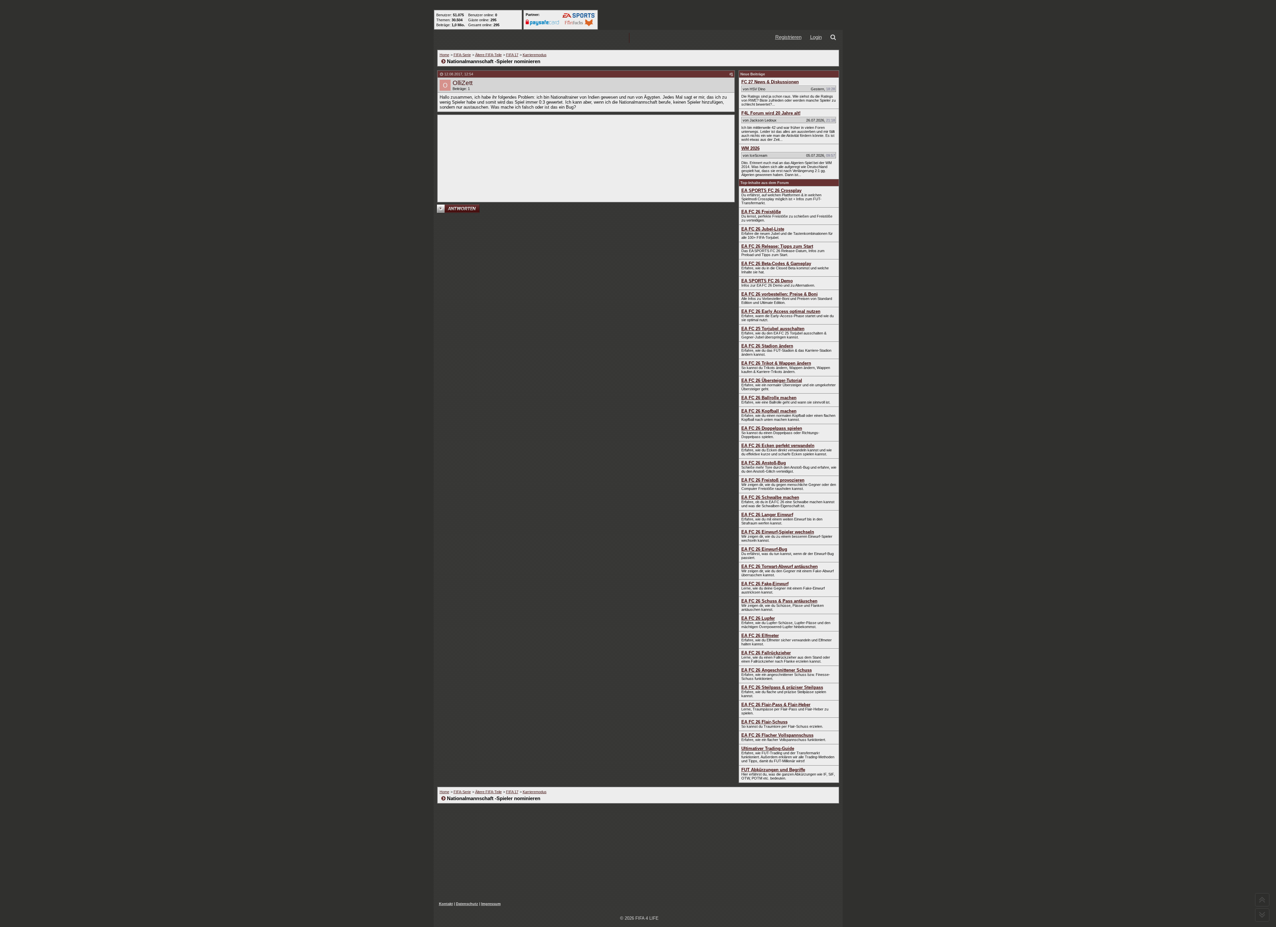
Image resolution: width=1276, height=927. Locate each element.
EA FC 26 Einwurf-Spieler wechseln (777, 531)
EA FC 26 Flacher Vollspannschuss (777, 735)
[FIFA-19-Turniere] (607, 38)
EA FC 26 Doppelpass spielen (771, 428)
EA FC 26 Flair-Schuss (764, 721)
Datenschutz (467, 904)
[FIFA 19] (565, 38)
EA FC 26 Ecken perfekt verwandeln (777, 445)
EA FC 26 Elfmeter (760, 635)
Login (816, 37)
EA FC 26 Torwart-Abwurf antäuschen (779, 566)
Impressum (491, 904)
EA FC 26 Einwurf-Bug (764, 549)
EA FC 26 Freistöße (761, 211)
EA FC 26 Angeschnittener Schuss (776, 670)
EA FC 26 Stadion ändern (767, 345)
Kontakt (446, 904)
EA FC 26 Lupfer (758, 618)
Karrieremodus (535, 55)
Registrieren (788, 37)
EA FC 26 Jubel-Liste (762, 229)
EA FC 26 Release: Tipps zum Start (777, 246)
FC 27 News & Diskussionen (770, 81)
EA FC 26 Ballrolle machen (769, 397)
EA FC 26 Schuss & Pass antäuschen (779, 601)
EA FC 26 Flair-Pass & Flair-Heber (775, 704)
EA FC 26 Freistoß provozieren (772, 480)
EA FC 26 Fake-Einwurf (765, 583)
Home (444, 55)
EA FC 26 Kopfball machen (769, 411)
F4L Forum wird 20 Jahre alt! (770, 113)
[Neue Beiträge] (522, 38)
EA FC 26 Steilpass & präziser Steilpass (782, 687)
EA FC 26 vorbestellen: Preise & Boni (779, 294)
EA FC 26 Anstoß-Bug (763, 462)
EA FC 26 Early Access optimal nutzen (780, 311)
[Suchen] (834, 38)
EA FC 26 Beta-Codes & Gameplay (776, 263)
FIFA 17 (512, 55)
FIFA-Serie (462, 55)
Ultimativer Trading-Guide (767, 748)
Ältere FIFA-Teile (488, 55)
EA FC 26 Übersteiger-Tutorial (771, 380)
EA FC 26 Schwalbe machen (770, 497)
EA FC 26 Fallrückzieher (766, 652)
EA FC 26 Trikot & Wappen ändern (776, 363)
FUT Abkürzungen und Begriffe (773, 769)
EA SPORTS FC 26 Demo (767, 280)
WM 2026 (750, 148)
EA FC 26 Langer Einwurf (767, 514)
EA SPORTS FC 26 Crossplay (771, 190)
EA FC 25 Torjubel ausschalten (772, 328)
